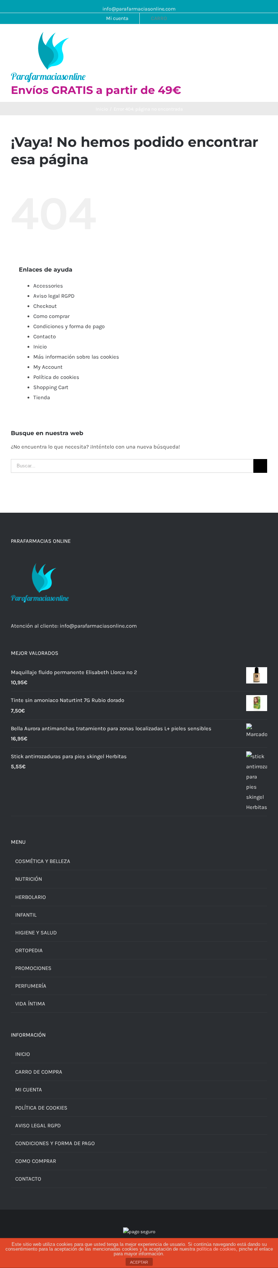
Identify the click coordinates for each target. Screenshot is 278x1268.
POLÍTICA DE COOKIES (41, 1107)
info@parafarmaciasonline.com (139, 9)
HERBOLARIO (30, 897)
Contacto (44, 336)
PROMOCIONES (33, 968)
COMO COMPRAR (35, 1161)
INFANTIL (26, 915)
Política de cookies (56, 377)
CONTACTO (28, 1179)
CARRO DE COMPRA (38, 1072)
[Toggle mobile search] (251, 39)
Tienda (41, 397)
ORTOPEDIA (29, 950)
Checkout (45, 306)
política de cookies (216, 1249)
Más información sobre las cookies (76, 357)
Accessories (48, 285)
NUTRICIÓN (28, 879)
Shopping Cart (50, 387)
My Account (48, 367)
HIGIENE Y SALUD (36, 932)
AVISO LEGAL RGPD (38, 1125)
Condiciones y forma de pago (69, 326)
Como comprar (51, 316)
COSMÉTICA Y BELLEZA (42, 861)
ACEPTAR (139, 1262)
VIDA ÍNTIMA (30, 1003)
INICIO (22, 1054)
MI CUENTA (28, 1089)
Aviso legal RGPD (54, 296)
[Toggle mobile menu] (264, 39)
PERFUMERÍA (30, 986)
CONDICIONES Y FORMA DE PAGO (55, 1143)
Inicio (40, 346)
